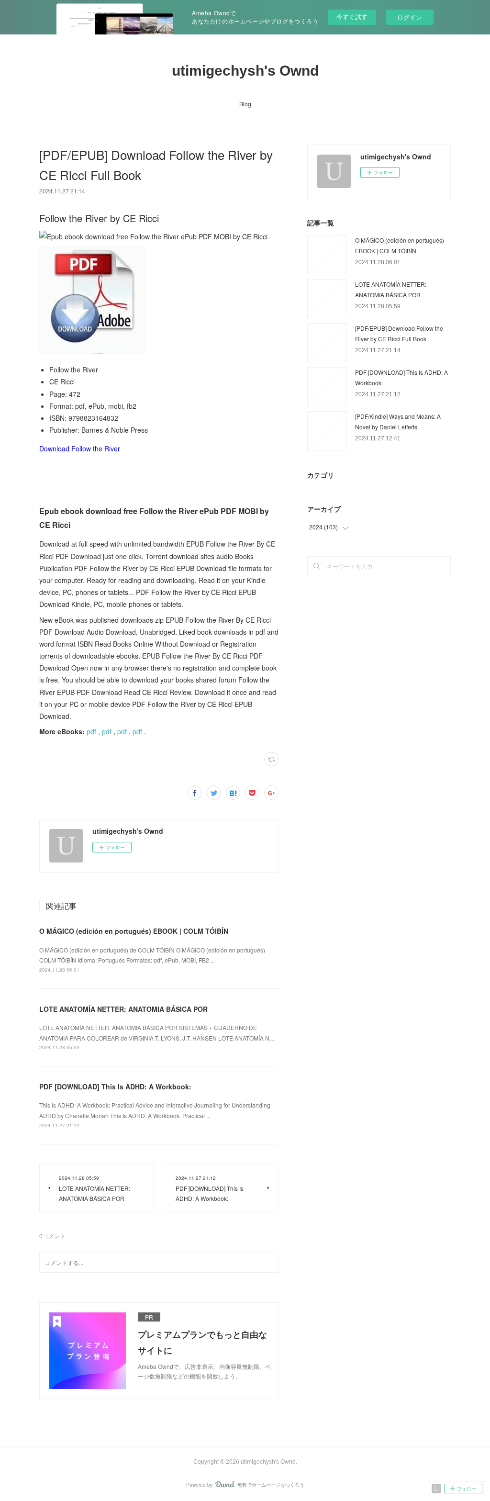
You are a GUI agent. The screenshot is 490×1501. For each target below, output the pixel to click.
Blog (245, 104)
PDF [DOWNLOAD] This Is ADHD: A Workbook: (115, 1086)
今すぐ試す (352, 16)
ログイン (409, 17)
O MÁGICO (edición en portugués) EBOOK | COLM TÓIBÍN (133, 931)
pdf (91, 731)
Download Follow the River (79, 448)
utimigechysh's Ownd (245, 70)
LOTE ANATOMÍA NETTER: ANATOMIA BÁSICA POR (123, 1009)
